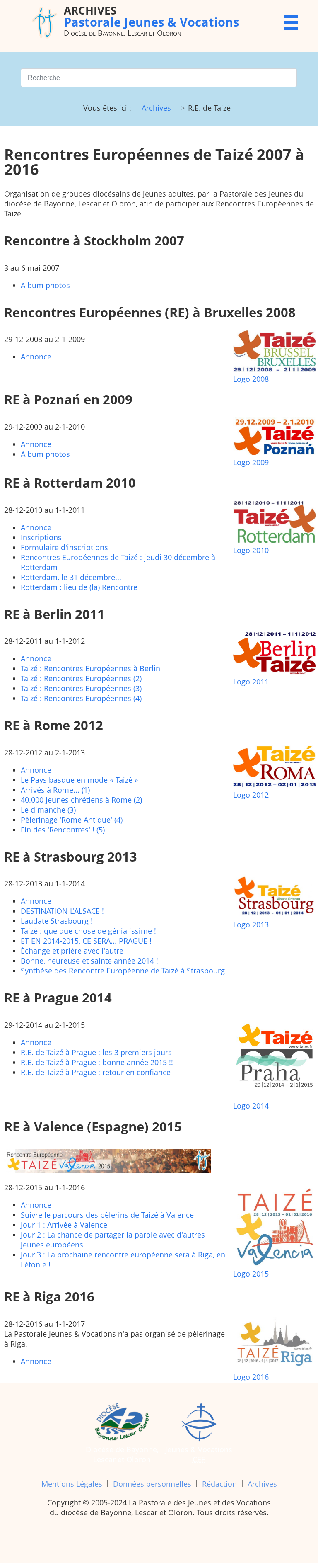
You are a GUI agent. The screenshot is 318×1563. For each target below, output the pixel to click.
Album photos (45, 285)
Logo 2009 (251, 462)
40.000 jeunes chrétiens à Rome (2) (81, 800)
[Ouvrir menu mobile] (291, 22)
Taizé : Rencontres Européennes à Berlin (90, 668)
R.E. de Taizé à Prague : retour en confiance (96, 1072)
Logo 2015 (251, 1274)
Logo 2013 (251, 925)
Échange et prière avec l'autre (72, 951)
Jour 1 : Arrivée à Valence (64, 1225)
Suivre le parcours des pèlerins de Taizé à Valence (107, 1215)
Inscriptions (41, 537)
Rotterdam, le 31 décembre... (71, 577)
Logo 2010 (251, 550)
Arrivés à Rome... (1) (55, 790)
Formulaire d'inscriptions (64, 547)
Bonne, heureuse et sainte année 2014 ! (89, 961)
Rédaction (219, 1484)
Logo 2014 (251, 1106)
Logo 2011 (251, 682)
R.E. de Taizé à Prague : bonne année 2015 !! (97, 1062)
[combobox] (159, 77)
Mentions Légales (71, 1484)
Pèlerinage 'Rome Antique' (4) (72, 820)
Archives (262, 1484)
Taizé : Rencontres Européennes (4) (81, 698)
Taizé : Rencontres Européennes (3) (81, 688)
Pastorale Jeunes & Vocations (151, 16)
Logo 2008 (251, 379)
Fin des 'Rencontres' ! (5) (63, 830)
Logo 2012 (251, 795)
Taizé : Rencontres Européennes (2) (81, 678)
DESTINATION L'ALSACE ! (62, 911)
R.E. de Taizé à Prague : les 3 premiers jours (96, 1052)
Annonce (36, 357)
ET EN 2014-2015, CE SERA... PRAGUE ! (86, 941)
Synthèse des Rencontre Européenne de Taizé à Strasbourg (123, 971)
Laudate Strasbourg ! (57, 921)
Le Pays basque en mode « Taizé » (79, 780)
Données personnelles (152, 1484)
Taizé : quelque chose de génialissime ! (88, 931)
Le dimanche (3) (48, 810)
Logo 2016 (251, 1377)
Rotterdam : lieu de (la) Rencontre (79, 587)
